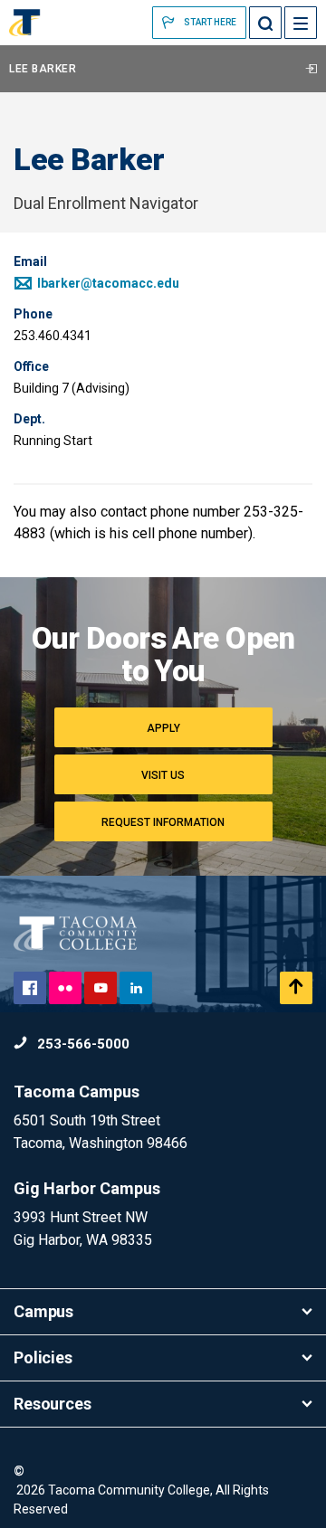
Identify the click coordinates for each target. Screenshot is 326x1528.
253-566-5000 (81, 1044)
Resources (52, 1403)
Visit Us (163, 775)
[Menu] (300, 22)
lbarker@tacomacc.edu (106, 283)
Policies (43, 1357)
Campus (43, 1311)
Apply (163, 728)
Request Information (163, 822)
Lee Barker (42, 68)
